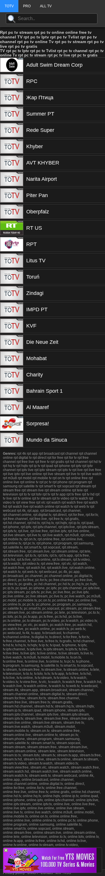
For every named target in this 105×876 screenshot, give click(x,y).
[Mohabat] (11, 358)
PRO (27, 6)
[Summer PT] (11, 114)
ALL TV (46, 6)
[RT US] (11, 228)
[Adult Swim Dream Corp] (11, 65)
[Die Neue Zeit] (11, 342)
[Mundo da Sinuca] (11, 440)
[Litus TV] (11, 260)
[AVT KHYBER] (11, 162)
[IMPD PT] (11, 309)
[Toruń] (11, 277)
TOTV (9, 6)
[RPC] (11, 81)
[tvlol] (50, 871)
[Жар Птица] (11, 97)
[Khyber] (11, 146)
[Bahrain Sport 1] (11, 391)
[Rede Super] (11, 130)
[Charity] (11, 374)
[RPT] (11, 244)
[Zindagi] (11, 293)
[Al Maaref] (11, 407)
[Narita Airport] (11, 179)
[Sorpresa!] (11, 423)
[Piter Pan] (11, 195)
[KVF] (11, 325)
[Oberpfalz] (11, 211)
